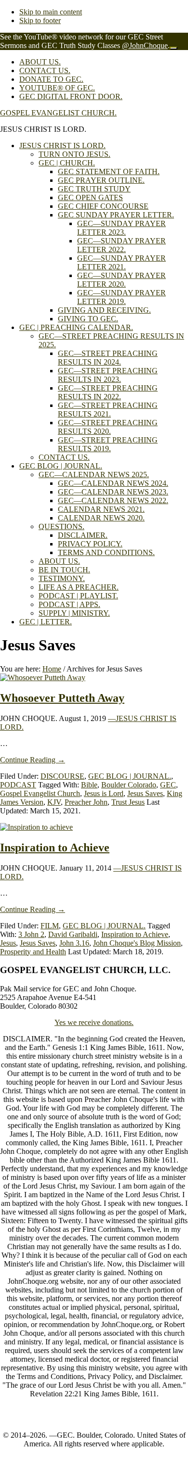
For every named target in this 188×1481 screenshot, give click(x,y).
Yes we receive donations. (94, 1022)
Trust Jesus (128, 802)
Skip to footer (40, 20)
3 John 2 (31, 934)
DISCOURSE (62, 776)
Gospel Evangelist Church (40, 793)
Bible (89, 785)
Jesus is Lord (103, 793)
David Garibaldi (72, 934)
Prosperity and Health (33, 952)
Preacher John (86, 802)
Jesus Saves (145, 793)
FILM (49, 926)
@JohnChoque (145, 45)
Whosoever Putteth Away (62, 698)
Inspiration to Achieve (54, 847)
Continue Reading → (32, 760)
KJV (54, 802)
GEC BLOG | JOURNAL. (129, 776)
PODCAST (18, 785)
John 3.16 (74, 943)
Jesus (8, 943)
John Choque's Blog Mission (137, 943)
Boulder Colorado (128, 785)
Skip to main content (50, 12)
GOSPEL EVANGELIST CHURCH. (58, 113)
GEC (168, 785)
